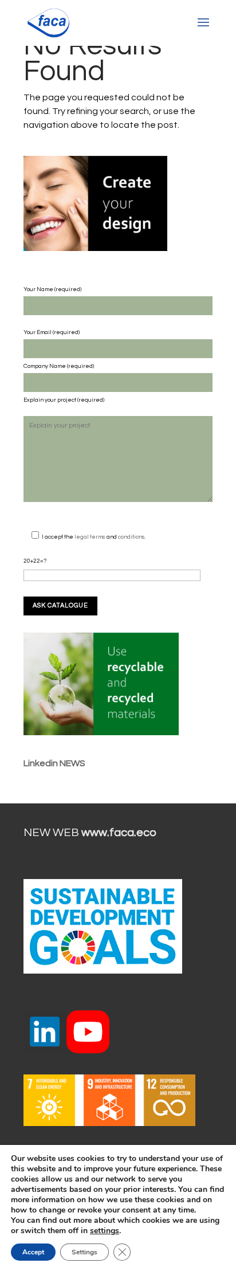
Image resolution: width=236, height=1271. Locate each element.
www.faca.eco (118, 832)
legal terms (90, 537)
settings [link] (104, 1230)
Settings (84, 1252)
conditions (131, 537)
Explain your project (50, 400)
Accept (33, 1252)
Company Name (45, 366)
